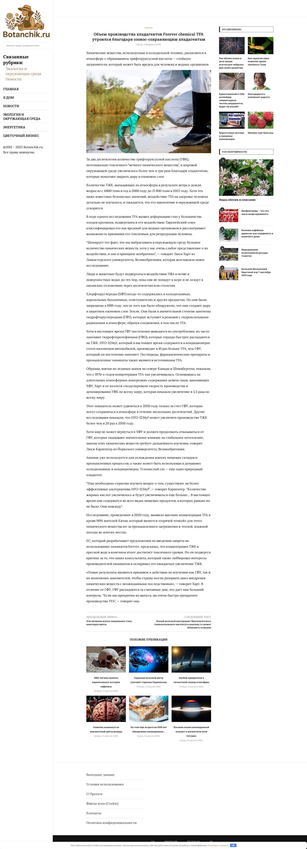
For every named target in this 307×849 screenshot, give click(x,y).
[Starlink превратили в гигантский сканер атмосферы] (191, 659)
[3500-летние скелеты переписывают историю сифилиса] (106, 659)
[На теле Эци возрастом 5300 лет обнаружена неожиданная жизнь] (149, 709)
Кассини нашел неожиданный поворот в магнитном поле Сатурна (191, 731)
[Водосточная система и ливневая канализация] (232, 120)
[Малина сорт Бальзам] (260, 120)
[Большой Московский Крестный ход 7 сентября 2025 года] (228, 273)
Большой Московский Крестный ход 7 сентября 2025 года (256, 272)
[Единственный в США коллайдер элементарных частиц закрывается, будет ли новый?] (232, 81)
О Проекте (94, 794)
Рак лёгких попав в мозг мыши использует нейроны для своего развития (231, 63)
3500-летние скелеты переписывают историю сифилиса (106, 682)
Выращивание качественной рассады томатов (254, 252)
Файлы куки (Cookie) (102, 803)
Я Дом (8, 97)
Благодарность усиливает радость (259, 95)
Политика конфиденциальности (111, 823)
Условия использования (105, 784)
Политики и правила (218, 845)
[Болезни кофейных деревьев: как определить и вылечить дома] (228, 235)
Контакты (93, 813)
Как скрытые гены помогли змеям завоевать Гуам (258, 61)
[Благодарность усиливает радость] (260, 81)
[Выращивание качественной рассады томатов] (228, 254)
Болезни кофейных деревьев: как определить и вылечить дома (257, 233)
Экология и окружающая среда (23, 71)
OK (233, 845)
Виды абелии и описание (237, 200)
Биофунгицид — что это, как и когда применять (255, 212)
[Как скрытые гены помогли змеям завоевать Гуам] (260, 45)
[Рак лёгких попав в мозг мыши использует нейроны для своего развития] (232, 45)
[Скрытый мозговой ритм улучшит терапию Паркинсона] (149, 659)
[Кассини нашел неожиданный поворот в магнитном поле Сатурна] (191, 709)
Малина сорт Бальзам (260, 132)
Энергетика (14, 127)
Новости (13, 79)
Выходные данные (100, 775)
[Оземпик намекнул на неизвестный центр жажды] (106, 709)
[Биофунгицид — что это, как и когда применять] (228, 215)
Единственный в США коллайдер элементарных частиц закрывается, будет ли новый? (231, 100)
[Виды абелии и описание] (246, 177)
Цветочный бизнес (21, 135)
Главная (11, 89)
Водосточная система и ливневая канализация (231, 136)
